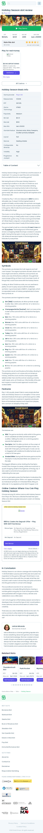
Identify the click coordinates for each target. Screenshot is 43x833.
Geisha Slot (6, 719)
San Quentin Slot (8, 733)
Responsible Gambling (10, 771)
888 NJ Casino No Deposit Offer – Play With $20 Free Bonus (11, 67)
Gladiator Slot (7, 728)
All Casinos (20, 83)
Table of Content (10, 165)
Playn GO (7, 13)
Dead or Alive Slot (8, 738)
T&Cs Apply (6, 77)
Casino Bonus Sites (7, 691)
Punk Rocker (25, 668)
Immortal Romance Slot (10, 747)
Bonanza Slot (7, 710)
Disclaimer (6, 766)
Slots (17, 691)
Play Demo (23, 28)
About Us (5, 757)
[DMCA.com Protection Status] (6, 781)
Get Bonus (10, 73)
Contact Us (6, 762)
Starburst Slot (7, 715)
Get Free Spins (9, 680)
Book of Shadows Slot (10, 724)
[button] (11, 684)
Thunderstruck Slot (9, 668)
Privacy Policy (13, 823)
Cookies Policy (21, 827)
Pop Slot (5, 742)
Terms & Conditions (28, 823)
